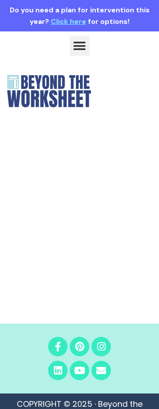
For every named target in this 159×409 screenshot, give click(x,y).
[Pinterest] (79, 346)
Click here (68, 21)
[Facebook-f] (58, 346)
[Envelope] (101, 370)
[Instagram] (101, 346)
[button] (80, 46)
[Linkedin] (58, 370)
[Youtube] (79, 370)
